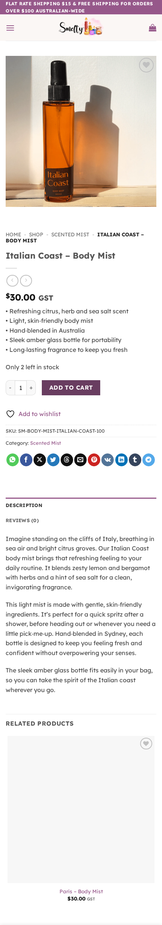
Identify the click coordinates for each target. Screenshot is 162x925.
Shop (36, 234)
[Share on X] (40, 459)
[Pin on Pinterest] (94, 459)
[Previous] (13, 214)
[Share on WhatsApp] (12, 459)
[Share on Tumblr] (135, 459)
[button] (10, 27)
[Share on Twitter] (53, 459)
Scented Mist (70, 234)
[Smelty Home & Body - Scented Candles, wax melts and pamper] (81, 27)
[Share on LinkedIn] (121, 459)
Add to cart (71, 387)
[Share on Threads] (67, 459)
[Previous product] (26, 281)
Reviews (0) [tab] (22, 520)
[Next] (33, 214)
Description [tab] (24, 505)
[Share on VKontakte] (107, 459)
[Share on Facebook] (26, 459)
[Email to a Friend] (80, 459)
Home (13, 234)
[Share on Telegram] (148, 459)
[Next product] (12, 281)
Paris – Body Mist (81, 891)
